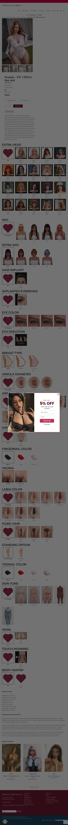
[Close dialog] (58, 394)
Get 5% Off (47, 421)
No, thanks (47, 424)
